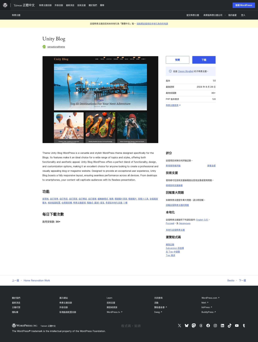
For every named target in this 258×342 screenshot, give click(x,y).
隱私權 (15, 312)
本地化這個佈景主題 (175, 230)
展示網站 (63, 298)
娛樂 (111, 198)
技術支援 (111, 302)
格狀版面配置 (54, 202)
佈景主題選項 (79, 202)
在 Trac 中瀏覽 (173, 251)
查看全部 (211, 165)
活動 (156, 302)
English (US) (202, 219)
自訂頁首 (73, 198)
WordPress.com (211, 298)
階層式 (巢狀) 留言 (95, 202)
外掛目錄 (63, 307)
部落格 (45, 198)
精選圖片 (132, 198)
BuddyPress (209, 312)
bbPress (207, 307)
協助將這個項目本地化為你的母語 (152, 23)
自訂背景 (54, 198)
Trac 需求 (170, 255)
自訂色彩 (63, 198)
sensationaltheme (56, 46)
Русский (170, 223)
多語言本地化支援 (114, 202)
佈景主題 (16, 15)
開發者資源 (112, 307)
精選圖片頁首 (121, 198)
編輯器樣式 (103, 198)
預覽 (177, 59)
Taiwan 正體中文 (48, 326)
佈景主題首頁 (172, 105)
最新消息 (16, 302)
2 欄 (125, 202)
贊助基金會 (160, 307)
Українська (184, 223)
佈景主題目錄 (65, 302)
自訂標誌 (83, 198)
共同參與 (158, 298)
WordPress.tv (115, 312)
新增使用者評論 (173, 165)
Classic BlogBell (186, 71)
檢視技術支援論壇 (174, 185)
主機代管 (16, 307)
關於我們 (16, 298)
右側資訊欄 (67, 202)
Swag (158, 312)
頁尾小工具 (143, 198)
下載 (204, 59)
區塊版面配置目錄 (67, 312)
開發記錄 (170, 244)
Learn (109, 298)
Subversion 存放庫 (175, 248)
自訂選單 (92, 198)
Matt (205, 302)
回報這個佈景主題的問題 (177, 205)
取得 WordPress (243, 5)
